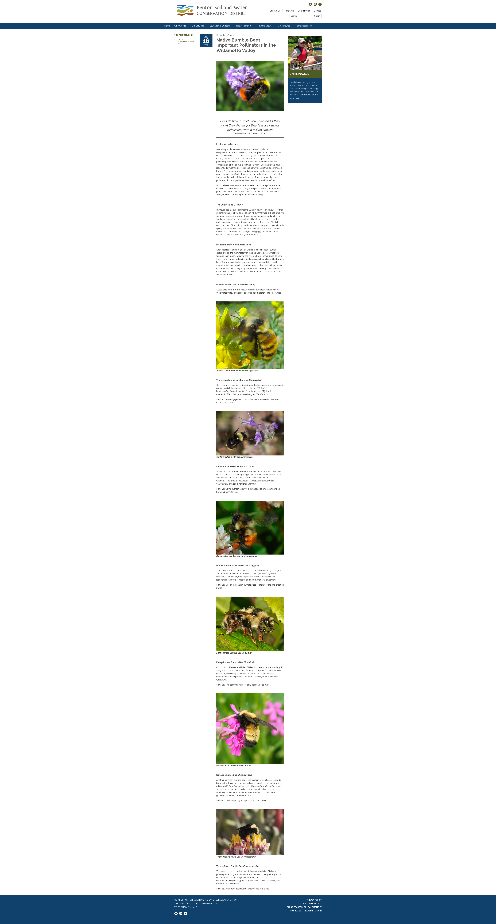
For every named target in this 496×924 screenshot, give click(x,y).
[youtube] (310, 5)
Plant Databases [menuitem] (304, 26)
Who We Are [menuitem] (180, 26)
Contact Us (275, 11)
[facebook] (320, 5)
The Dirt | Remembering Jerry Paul (186, 41)
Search (317, 16)
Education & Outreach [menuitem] (220, 26)
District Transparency (310, 904)
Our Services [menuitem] (198, 26)
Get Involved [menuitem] (284, 26)
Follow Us (289, 11)
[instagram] (315, 5)
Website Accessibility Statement (304, 907)
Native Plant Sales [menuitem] (245, 26)
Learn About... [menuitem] (265, 26)
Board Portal (304, 11)
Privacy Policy (314, 900)
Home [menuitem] (167, 26)
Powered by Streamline (301, 911)
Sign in (318, 911)
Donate (317, 11)
